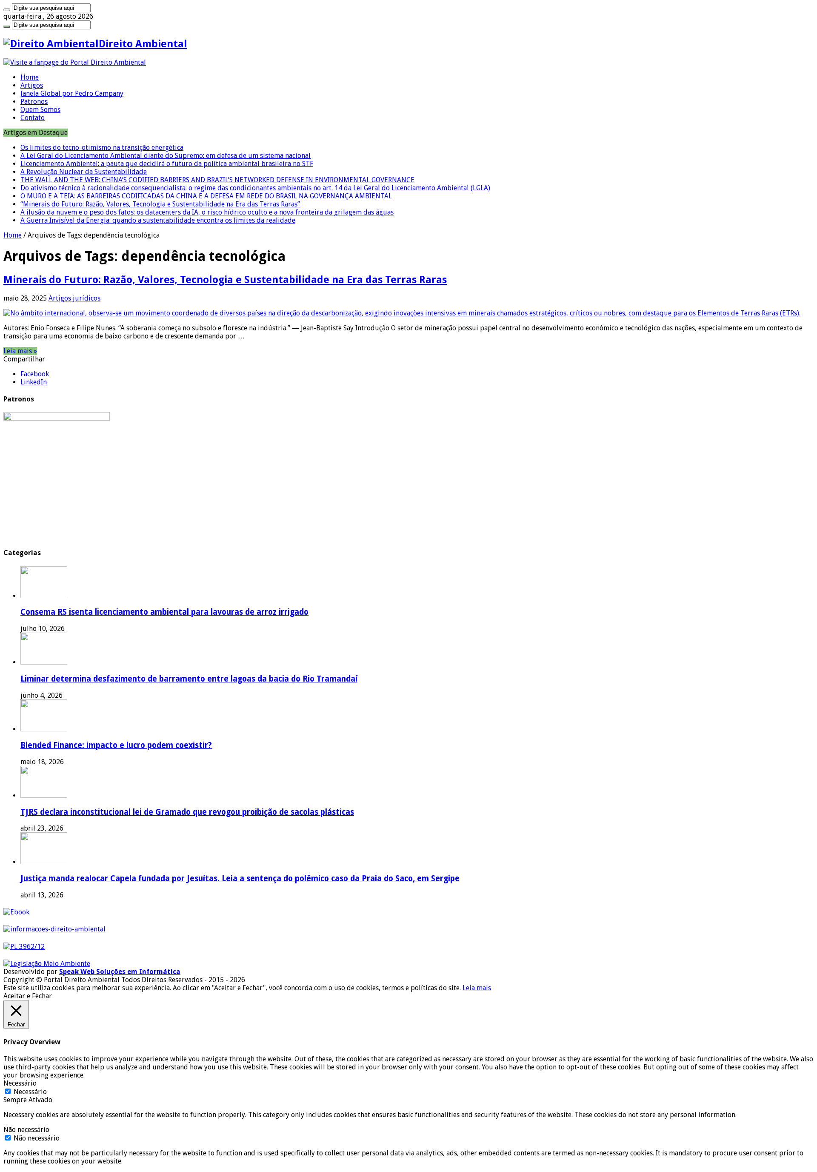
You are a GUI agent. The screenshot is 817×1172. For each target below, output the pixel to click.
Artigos (31, 85)
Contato (32, 118)
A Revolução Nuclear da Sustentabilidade (83, 172)
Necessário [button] (20, 1083)
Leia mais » (20, 351)
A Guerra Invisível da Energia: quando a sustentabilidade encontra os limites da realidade (157, 220)
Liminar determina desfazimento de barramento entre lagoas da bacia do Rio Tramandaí (188, 678)
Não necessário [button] (26, 1130)
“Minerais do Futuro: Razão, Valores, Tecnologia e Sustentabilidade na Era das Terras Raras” (160, 204)
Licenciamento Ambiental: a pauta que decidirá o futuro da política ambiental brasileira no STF (166, 164)
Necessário (30, 1092)
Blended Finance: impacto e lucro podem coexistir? (116, 745)
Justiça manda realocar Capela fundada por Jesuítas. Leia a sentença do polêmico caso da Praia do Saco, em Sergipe (240, 878)
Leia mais (477, 988)
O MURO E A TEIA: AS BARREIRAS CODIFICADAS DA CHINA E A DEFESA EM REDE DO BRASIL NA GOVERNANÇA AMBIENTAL (206, 196)
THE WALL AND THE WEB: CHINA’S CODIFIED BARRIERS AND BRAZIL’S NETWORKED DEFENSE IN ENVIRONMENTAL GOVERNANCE (217, 180)
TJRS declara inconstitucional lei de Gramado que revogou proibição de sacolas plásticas (187, 812)
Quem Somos (40, 110)
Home (29, 77)
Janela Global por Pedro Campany (71, 93)
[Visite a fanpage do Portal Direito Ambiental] (74, 62)
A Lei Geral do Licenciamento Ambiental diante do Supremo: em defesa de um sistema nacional (165, 156)
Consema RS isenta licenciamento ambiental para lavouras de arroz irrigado (164, 611)
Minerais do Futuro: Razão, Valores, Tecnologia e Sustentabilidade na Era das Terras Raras (225, 280)
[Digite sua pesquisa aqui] (6, 10)
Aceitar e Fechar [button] (27, 996)
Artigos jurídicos (74, 298)
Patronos (34, 101)
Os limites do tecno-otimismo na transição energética (101, 147)
